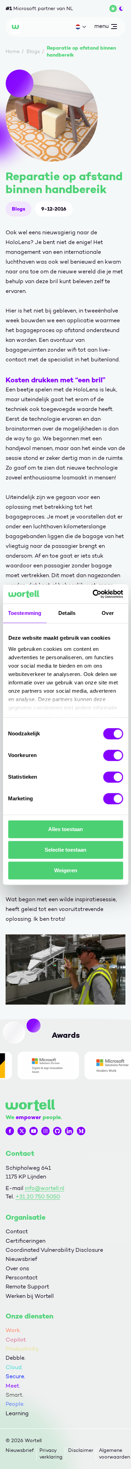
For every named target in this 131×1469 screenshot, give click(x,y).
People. (15, 1404)
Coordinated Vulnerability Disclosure (54, 1250)
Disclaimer (80, 1450)
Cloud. (14, 1367)
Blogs (18, 209)
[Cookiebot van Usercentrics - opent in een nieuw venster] (93, 593)
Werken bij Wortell (30, 1296)
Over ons (17, 1268)
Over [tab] (108, 613)
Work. (13, 1330)
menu (101, 27)
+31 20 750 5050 (37, 1196)
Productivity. (22, 1348)
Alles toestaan (65, 829)
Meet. (13, 1385)
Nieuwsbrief (21, 1259)
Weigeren (65, 870)
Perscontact (22, 1277)
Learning (17, 1413)
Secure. (15, 1376)
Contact (17, 1231)
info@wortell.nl (44, 1188)
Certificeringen (25, 1240)
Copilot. (16, 1339)
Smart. (14, 1394)
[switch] (113, 755)
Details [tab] (66, 613)
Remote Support (27, 1286)
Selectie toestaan (65, 850)
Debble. (16, 1357)
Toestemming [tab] (24, 613)
